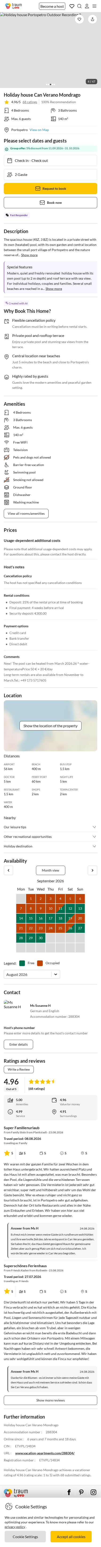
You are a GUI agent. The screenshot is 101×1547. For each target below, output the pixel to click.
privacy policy (15, 1527)
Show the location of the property (50, 725)
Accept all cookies (71, 1536)
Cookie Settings (25, 1536)
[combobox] (6, 974)
